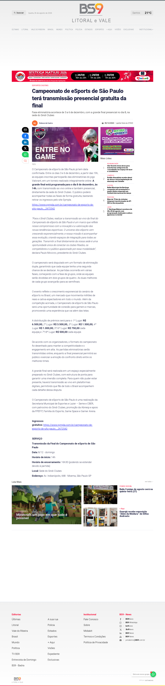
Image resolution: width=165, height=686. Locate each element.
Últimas (15, 29)
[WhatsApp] (25, 154)
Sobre (87, 625)
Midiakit (88, 630)
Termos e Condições (95, 636)
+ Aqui (109, 29)
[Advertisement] (82, 50)
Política (69, 29)
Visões (118, 29)
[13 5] (65, 144)
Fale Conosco (91, 619)
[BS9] (17, 680)
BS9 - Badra (18, 665)
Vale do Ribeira (38, 29)
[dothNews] (149, 680)
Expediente (53, 654)
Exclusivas (129, 29)
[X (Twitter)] (25, 148)
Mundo (59, 29)
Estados (88, 29)
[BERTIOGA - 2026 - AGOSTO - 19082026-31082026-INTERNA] (82, 76)
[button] (146, 29)
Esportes (99, 29)
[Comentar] (25, 160)
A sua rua (53, 619)
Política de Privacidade (96, 642)
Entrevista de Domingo (24, 659)
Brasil (51, 29)
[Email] (25, 130)
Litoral (25, 29)
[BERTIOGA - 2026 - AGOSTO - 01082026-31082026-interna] (117, 141)
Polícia (79, 29)
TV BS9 (16, 654)
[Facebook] (25, 136)
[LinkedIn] (25, 142)
